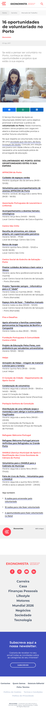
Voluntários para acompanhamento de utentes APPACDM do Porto (21, 189)
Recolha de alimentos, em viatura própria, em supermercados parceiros (20, 232)
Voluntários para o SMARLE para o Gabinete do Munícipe (19, 464)
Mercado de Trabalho (29, 13)
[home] (23, 4)
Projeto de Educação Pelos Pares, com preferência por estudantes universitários (22, 346)
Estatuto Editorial (36, 683)
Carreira (14, 13)
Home (4, 13)
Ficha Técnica (23, 687)
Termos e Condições (33, 692)
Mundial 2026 (23, 605)
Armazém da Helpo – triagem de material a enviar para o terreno (22, 364)
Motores (23, 600)
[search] (42, 4)
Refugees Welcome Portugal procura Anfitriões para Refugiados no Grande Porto (21, 443)
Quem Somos (19, 683)
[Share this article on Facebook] (9, 110)
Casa (23, 586)
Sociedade (23, 615)
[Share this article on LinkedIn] (36, 110)
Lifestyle (23, 596)
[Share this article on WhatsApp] (23, 110)
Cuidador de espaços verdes (16, 177)
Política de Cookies (12, 692)
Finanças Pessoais (23, 591)
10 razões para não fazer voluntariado (22, 507)
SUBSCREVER (23, 665)
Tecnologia (23, 620)
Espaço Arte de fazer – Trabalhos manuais (22, 302)
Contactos (5, 683)
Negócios (23, 610)
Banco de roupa (10, 244)
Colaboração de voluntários (16, 385)
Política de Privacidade (23, 696)
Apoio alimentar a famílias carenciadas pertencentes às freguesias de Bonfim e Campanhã (22, 325)
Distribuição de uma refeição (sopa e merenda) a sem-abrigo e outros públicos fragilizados (22, 412)
